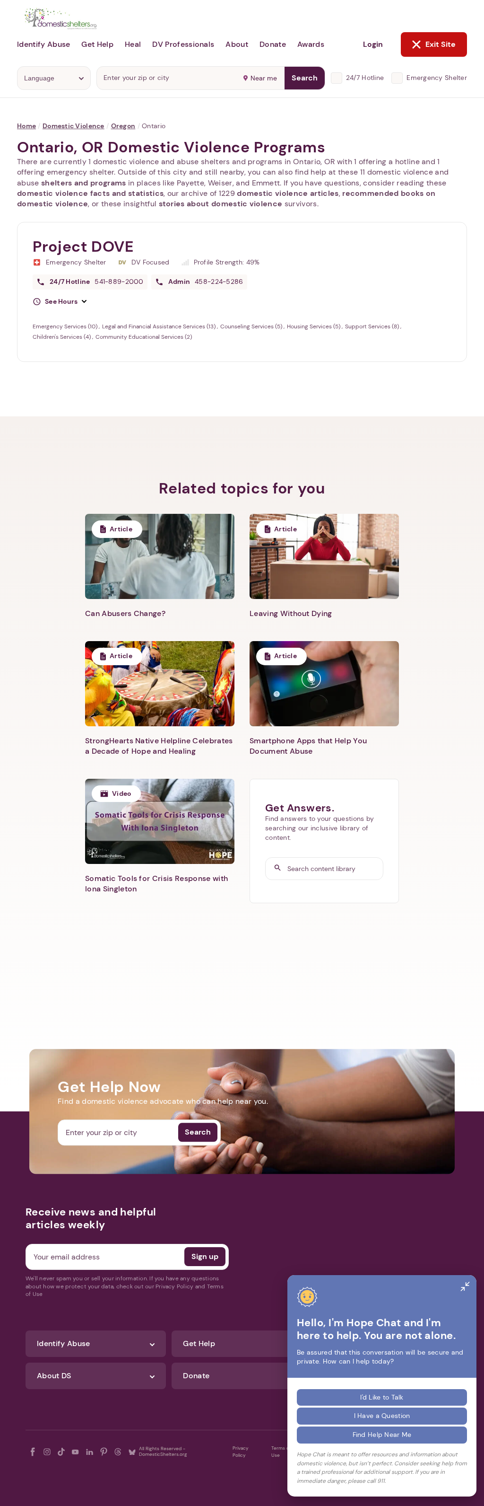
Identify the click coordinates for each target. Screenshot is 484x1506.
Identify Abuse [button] (43, 44)
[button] (59, 302)
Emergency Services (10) (66, 326)
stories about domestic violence (221, 204)
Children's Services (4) (62, 337)
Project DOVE (83, 246)
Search (305, 78)
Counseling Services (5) (252, 326)
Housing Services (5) (314, 326)
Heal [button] (133, 44)
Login (373, 44)
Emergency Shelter (436, 77)
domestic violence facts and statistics (90, 193)
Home (26, 126)
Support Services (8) (372, 326)
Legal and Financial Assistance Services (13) (159, 326)
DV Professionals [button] (183, 44)
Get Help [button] (97, 44)
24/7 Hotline (365, 77)
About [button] (236, 44)
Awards (310, 44)
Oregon (123, 126)
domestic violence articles (287, 193)
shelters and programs (83, 183)
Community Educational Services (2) (143, 337)
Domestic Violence (73, 126)
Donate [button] (272, 44)
